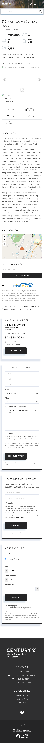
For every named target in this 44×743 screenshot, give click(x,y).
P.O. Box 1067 (23, 681)
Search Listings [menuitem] (22, 695)
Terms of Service (11, 464)
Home (4, 306)
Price (6, 567)
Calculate (16, 598)
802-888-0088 (31, 4)
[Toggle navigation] (40, 4)
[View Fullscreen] (4, 244)
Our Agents (31, 348)
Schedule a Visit (30, 367)
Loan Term (9, 554)
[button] (40, 12)
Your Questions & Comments (15, 406)
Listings (12, 306)
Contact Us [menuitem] (21, 703)
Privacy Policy (19, 448)
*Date (7, 389)
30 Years (10, 559)
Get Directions (22, 276)
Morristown (34, 306)
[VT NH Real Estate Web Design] (22, 736)
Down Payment (10, 576)
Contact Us (15, 351)
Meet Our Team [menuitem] (22, 699)
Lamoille (24, 306)
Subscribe (16, 526)
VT (18, 306)
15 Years (18, 559)
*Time (7, 398)
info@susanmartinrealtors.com (23, 675)
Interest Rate (9, 585)
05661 (6, 309)
